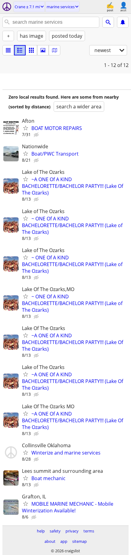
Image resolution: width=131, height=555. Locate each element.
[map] (54, 50)
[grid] (31, 50)
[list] (8, 50)
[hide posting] (37, 134)
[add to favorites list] (25, 128)
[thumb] (20, 50)
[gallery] (43, 50)
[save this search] (123, 22)
